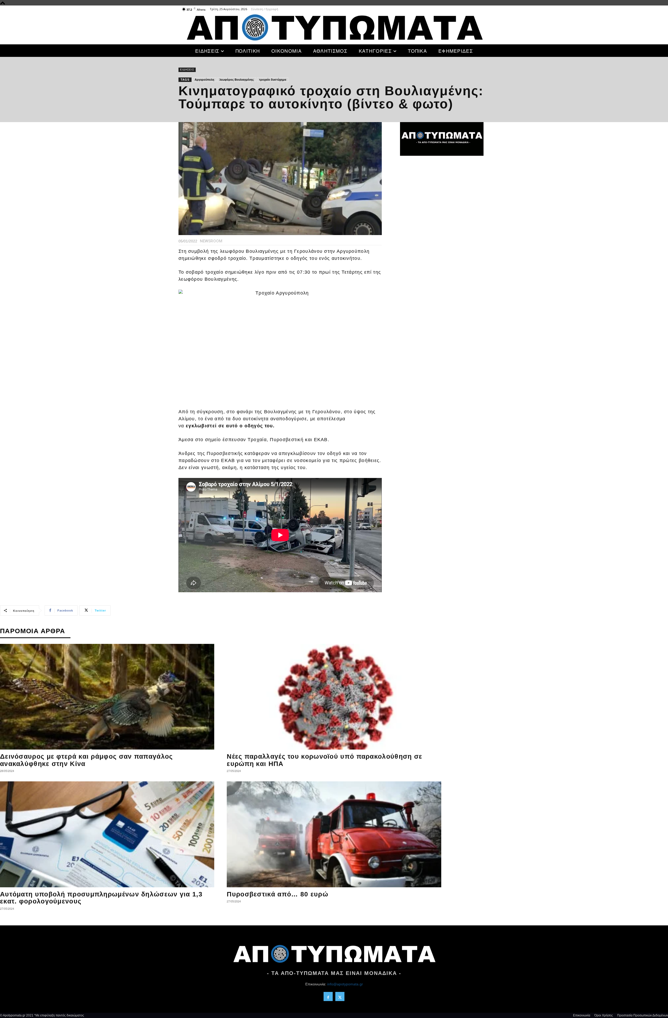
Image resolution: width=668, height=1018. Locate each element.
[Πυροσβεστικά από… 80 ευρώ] (334, 834)
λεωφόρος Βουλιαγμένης (236, 79)
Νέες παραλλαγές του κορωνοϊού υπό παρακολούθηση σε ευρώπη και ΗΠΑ (324, 760)
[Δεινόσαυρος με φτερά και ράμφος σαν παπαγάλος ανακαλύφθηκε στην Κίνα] (107, 697)
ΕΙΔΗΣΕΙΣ (187, 69)
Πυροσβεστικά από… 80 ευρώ (277, 894)
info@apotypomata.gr (345, 984)
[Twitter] (339, 996)
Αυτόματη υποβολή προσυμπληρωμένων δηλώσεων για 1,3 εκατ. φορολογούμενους (101, 897)
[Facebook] (328, 996)
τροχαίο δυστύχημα (272, 79)
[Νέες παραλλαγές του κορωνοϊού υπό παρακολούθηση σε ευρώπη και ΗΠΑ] (334, 697)
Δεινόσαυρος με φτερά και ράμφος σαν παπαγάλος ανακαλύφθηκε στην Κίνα (86, 760)
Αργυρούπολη (204, 79)
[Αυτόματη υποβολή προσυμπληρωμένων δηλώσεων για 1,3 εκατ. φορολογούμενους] (107, 834)
